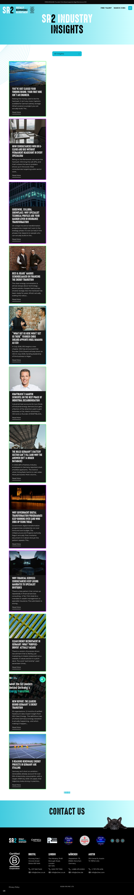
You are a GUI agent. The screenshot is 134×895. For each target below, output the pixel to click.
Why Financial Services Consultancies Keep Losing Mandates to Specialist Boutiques (25, 583)
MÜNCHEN (72, 854)
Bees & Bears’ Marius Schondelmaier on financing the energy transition (26, 276)
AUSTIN (91, 854)
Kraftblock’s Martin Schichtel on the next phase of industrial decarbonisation (27, 397)
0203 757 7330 (56, 869)
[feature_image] (27, 73)
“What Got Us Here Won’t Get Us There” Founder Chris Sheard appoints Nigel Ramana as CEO (27, 338)
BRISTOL (32, 854)
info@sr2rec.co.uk (38, 872)
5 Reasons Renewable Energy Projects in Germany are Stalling (26, 764)
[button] (130, 8)
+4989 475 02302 (78, 869)
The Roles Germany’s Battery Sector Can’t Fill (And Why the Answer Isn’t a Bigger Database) (27, 456)
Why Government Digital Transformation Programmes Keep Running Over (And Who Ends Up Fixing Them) (27, 517)
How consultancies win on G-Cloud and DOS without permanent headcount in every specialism (27, 151)
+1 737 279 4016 (97, 869)
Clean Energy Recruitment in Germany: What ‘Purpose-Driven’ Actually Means (26, 644)
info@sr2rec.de (77, 872)
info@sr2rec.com (98, 872)
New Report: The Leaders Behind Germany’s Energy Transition (24, 704)
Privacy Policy (14, 887)
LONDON (52, 854)
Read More (16, 112)
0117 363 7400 (36, 869)
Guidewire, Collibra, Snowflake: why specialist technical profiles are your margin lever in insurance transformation (26, 216)
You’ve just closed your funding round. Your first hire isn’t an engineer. (27, 92)
